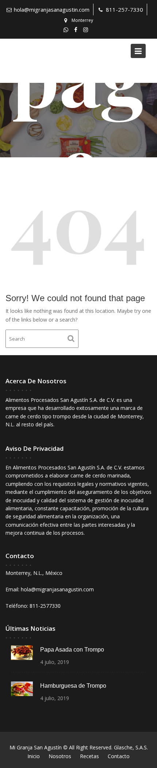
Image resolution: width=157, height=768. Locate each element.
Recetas (89, 756)
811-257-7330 (124, 9)
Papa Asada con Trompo (72, 649)
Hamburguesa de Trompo (73, 686)
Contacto (119, 756)
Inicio (33, 756)
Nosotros (60, 756)
